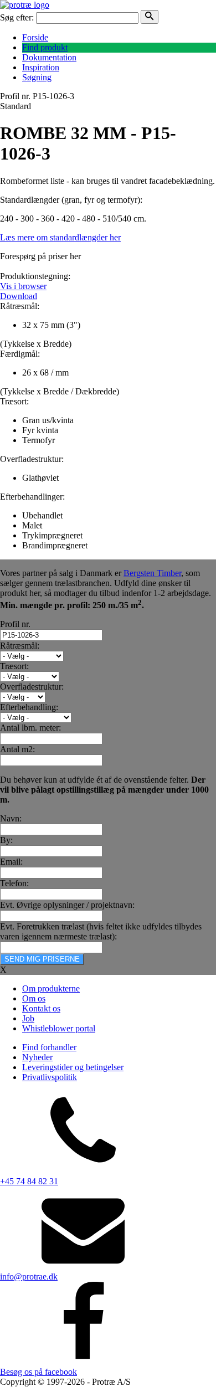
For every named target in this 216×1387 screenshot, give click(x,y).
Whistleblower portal (58, 1028)
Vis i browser (23, 286)
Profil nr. (15, 624)
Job (28, 1018)
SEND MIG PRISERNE (42, 959)
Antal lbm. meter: (30, 727)
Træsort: (14, 666)
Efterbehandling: (29, 707)
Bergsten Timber (152, 573)
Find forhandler (49, 1047)
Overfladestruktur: (32, 686)
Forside (35, 37)
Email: (11, 861)
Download (18, 296)
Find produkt (45, 47)
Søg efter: (17, 17)
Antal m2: (17, 749)
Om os (33, 998)
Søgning (37, 77)
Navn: (11, 818)
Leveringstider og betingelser (73, 1067)
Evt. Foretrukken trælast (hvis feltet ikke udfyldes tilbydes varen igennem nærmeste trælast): (101, 931)
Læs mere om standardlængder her (60, 237)
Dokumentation (49, 57)
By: (6, 840)
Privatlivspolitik (49, 1077)
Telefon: (14, 883)
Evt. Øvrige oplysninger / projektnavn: (67, 905)
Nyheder (37, 1057)
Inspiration (40, 67)
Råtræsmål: (19, 645)
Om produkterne (51, 988)
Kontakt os (41, 1008)
